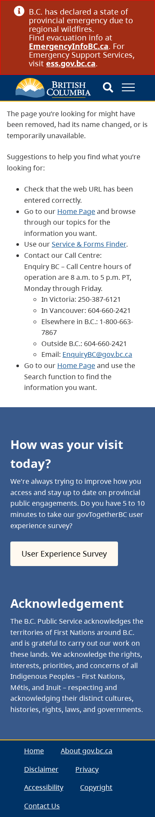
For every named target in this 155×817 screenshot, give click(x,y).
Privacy (87, 769)
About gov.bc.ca (86, 750)
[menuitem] (34, 751)
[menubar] (78, 778)
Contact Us (42, 806)
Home (34, 750)
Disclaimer (41, 769)
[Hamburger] (128, 87)
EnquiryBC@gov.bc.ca (97, 354)
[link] (138, 11)
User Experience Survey (64, 553)
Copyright (96, 787)
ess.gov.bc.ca (71, 63)
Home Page (76, 211)
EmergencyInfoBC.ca (68, 46)
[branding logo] (53, 87)
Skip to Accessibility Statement (19, 121)
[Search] (108, 88)
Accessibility (43, 787)
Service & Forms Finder (89, 244)
